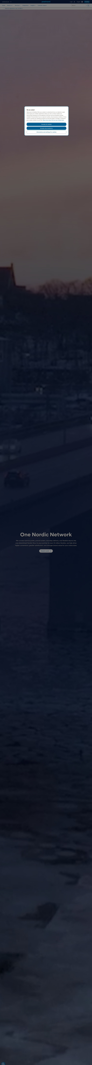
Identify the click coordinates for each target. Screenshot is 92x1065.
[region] (46, 121)
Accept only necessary (46, 128)
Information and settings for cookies (46, 132)
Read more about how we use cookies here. (53, 120)
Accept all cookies (46, 124)
